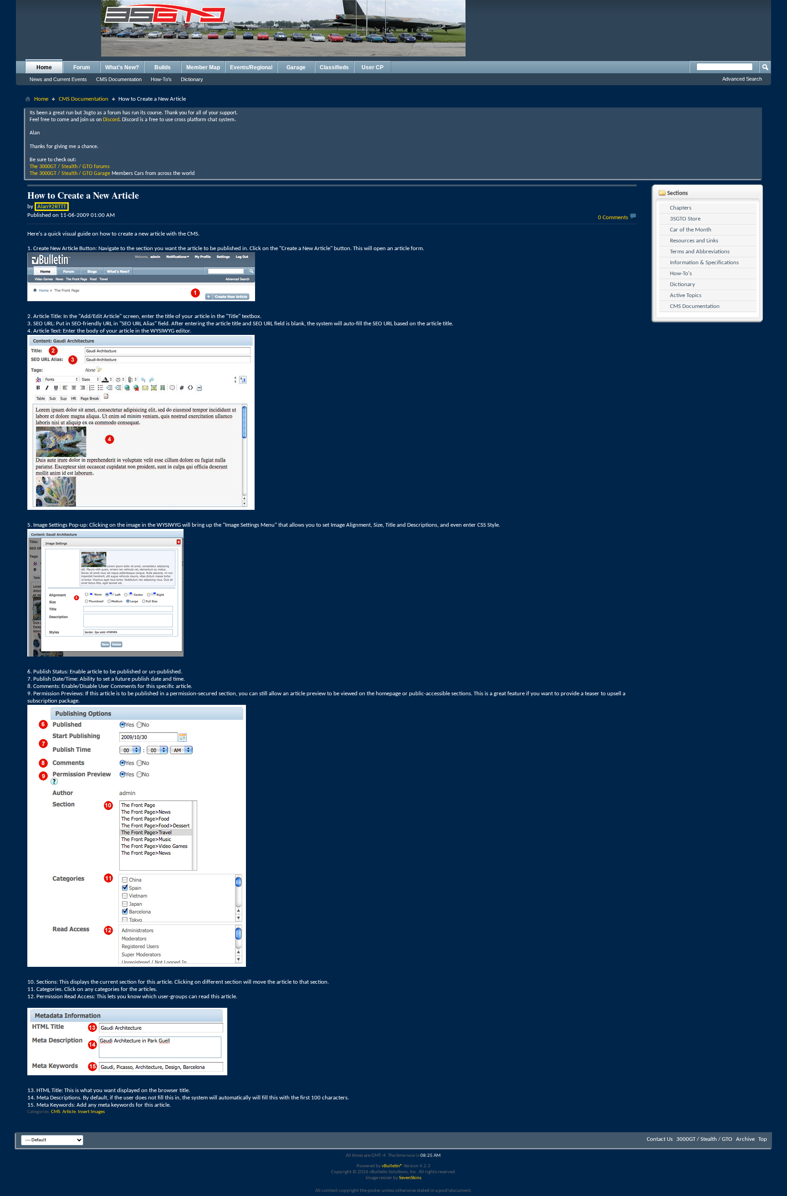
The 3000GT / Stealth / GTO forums (70, 166)
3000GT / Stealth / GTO (704, 1139)
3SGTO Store (685, 219)
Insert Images (91, 1111)
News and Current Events (58, 79)
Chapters (680, 208)
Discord (111, 120)
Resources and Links (694, 241)
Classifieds (334, 67)
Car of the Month (690, 230)
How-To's (161, 79)
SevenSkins (410, 1178)
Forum (81, 67)
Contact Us (660, 1139)
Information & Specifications (704, 263)
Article (69, 1111)
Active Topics (685, 295)
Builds (162, 67)
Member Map (203, 67)
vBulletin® (392, 1166)
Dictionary (192, 79)
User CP (372, 67)
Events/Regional (251, 67)
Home (44, 67)
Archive (745, 1139)
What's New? (122, 67)
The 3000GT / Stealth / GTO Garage (70, 173)
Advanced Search (742, 79)
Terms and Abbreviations (700, 252)
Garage (296, 67)
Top (762, 1139)
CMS (55, 1111)
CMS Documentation (119, 79)
